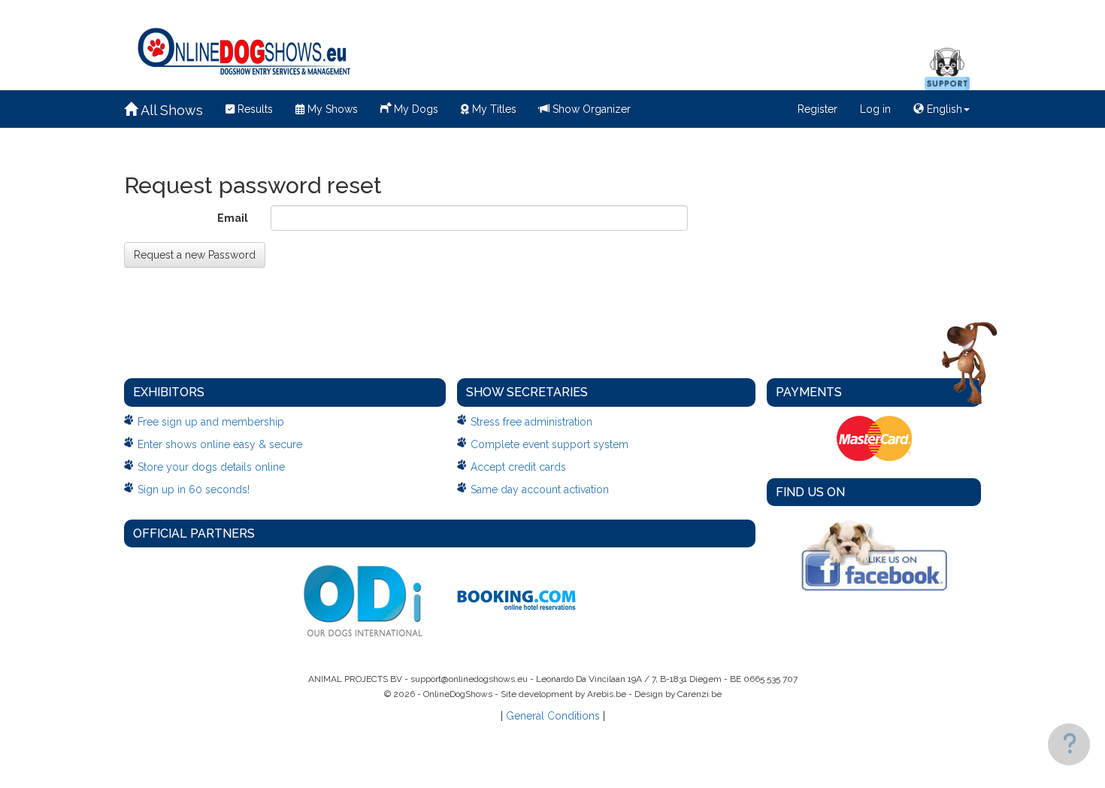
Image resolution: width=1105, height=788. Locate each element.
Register (817, 109)
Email (232, 218)
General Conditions (553, 716)
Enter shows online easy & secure (220, 444)
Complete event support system (549, 444)
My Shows (331, 109)
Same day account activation (540, 489)
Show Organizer (590, 109)
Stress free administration (531, 422)
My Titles (492, 109)
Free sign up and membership (211, 422)
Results (254, 109)
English (943, 109)
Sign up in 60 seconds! (194, 489)
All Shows (170, 110)
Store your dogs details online (211, 467)
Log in (875, 109)
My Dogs (414, 109)
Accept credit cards (518, 467)
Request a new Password (195, 255)
